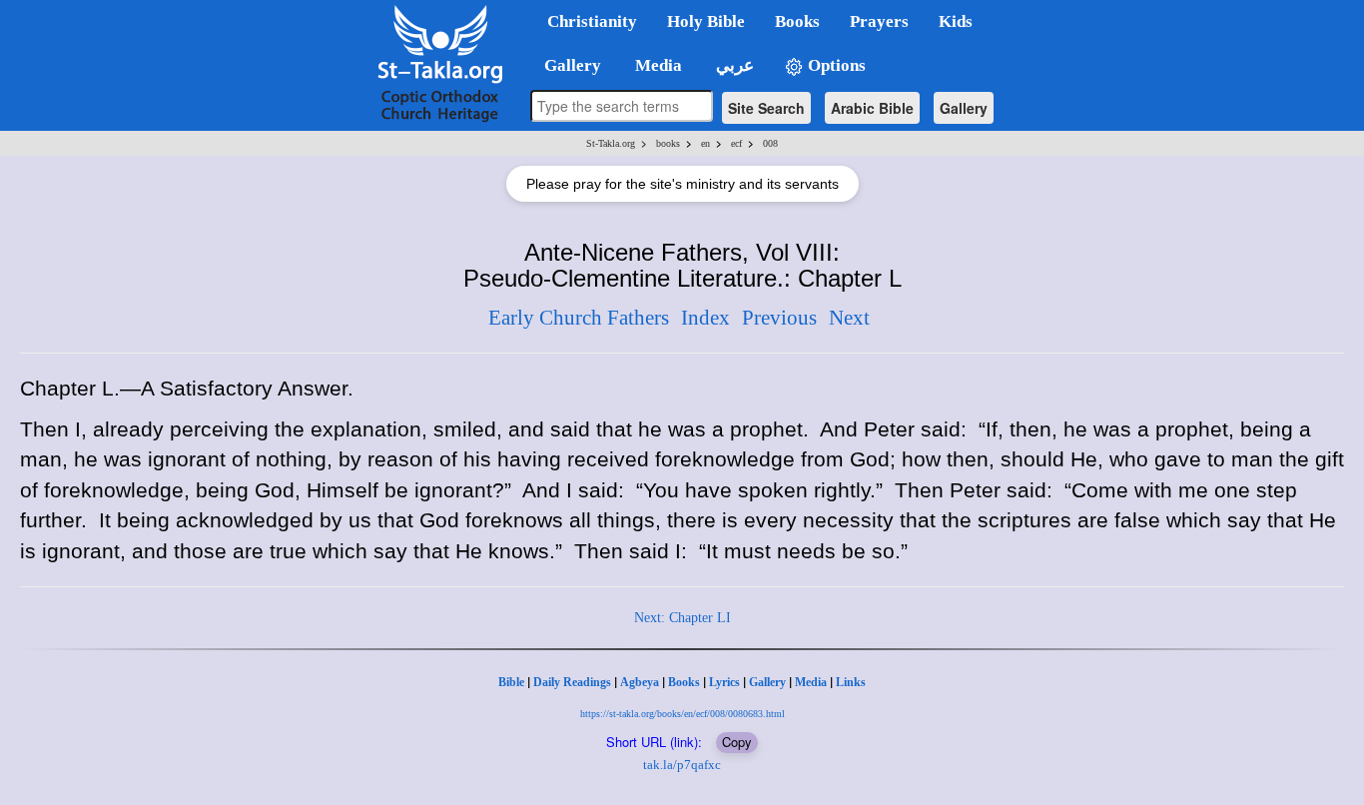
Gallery (964, 108)
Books (684, 682)
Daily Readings (572, 682)
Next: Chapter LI (682, 617)
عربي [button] (733, 65)
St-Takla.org (610, 143)
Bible (511, 682)
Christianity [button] (592, 21)
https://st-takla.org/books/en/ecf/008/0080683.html (682, 713)
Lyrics (724, 682)
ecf (736, 143)
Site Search (766, 108)
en (705, 143)
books (668, 143)
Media (811, 682)
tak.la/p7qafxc (682, 764)
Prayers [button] (879, 21)
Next (849, 318)
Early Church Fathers (578, 318)
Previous (779, 318)
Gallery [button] (566, 65)
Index (705, 318)
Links (851, 682)
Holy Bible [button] (706, 21)
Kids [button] (956, 21)
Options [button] (835, 65)
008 (770, 143)
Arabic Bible (872, 108)
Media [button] (656, 65)
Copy (737, 741)
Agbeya (639, 682)
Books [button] (797, 21)
